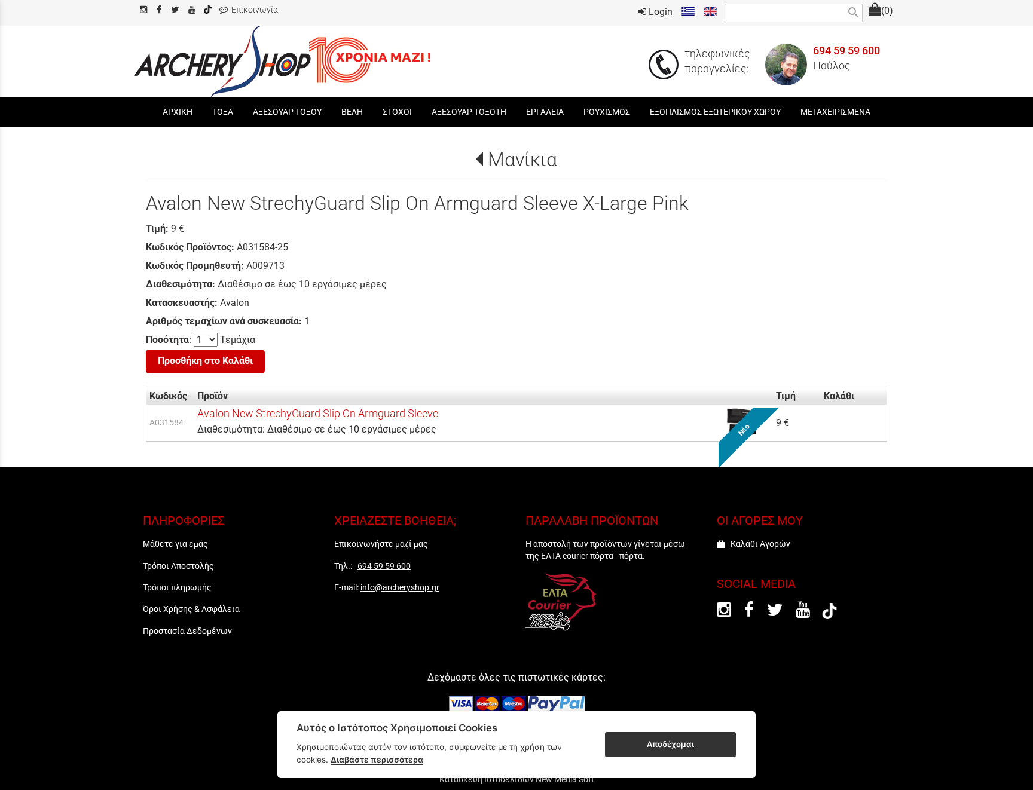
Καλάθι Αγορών (757, 544)
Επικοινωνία (253, 10)
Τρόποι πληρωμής (177, 587)
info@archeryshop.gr (399, 587)
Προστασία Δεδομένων (187, 631)
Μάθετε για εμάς (175, 544)
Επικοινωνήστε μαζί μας (381, 544)
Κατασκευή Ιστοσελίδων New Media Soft (516, 779)
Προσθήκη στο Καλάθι (205, 360)
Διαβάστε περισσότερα (377, 759)
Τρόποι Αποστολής (178, 566)
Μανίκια (522, 159)
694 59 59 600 (846, 51)
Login (659, 11)
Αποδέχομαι (670, 744)
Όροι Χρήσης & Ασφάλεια (191, 609)
